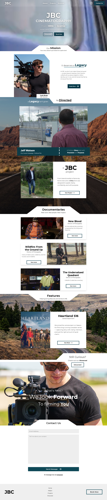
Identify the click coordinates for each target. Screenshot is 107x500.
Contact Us (99, 3)
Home (50, 488)
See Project (69, 193)
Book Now (59, 34)
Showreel (61, 3)
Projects (53, 3)
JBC (8, 3)
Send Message (53, 469)
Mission (45, 3)
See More (67, 343)
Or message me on (53, 475)
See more (75, 235)
